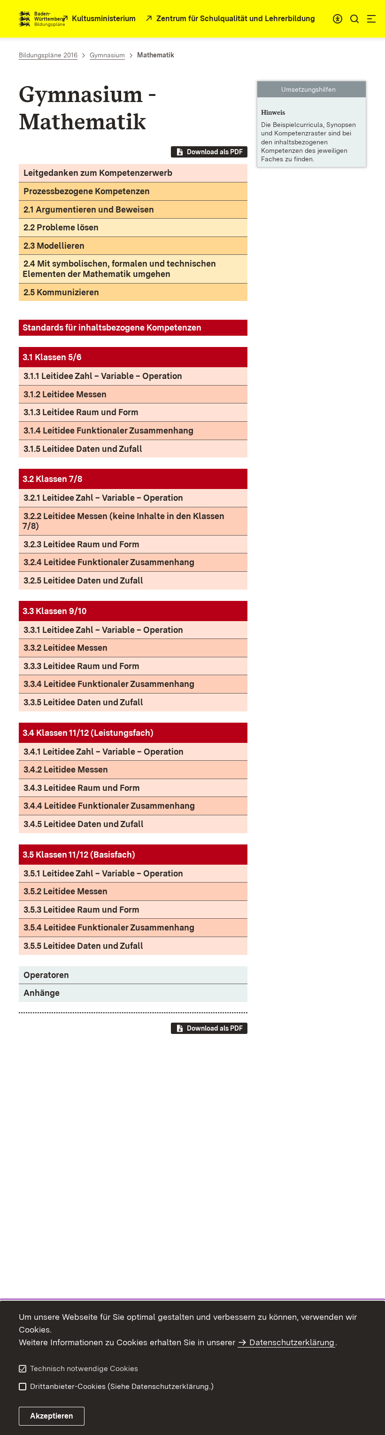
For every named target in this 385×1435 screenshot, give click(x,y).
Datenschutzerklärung (291, 1342)
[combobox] (337, 18)
